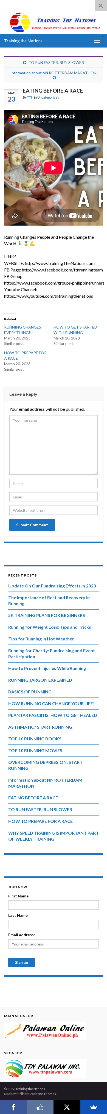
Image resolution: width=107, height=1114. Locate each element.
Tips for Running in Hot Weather (41, 638)
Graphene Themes (42, 1094)
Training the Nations (23, 40)
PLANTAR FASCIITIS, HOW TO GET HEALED (52, 715)
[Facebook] (13, 1107)
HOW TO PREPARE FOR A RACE (40, 821)
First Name (18, 896)
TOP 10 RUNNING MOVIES (35, 750)
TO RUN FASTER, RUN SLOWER (56, 62)
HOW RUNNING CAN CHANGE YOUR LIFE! (51, 703)
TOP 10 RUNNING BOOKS (34, 738)
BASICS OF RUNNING (30, 691)
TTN (30, 97)
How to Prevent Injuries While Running (47, 668)
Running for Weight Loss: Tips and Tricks (49, 627)
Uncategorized (48, 97)
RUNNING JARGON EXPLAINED (40, 679)
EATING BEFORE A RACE (33, 797)
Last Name (18, 915)
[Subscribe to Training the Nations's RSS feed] (6, 4)
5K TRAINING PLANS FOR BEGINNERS (46, 615)
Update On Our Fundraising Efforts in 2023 (52, 585)
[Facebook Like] (40, 1107)
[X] (67, 1107)
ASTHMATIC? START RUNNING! (41, 726)
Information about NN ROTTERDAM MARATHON (53, 72)
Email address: (21, 934)
